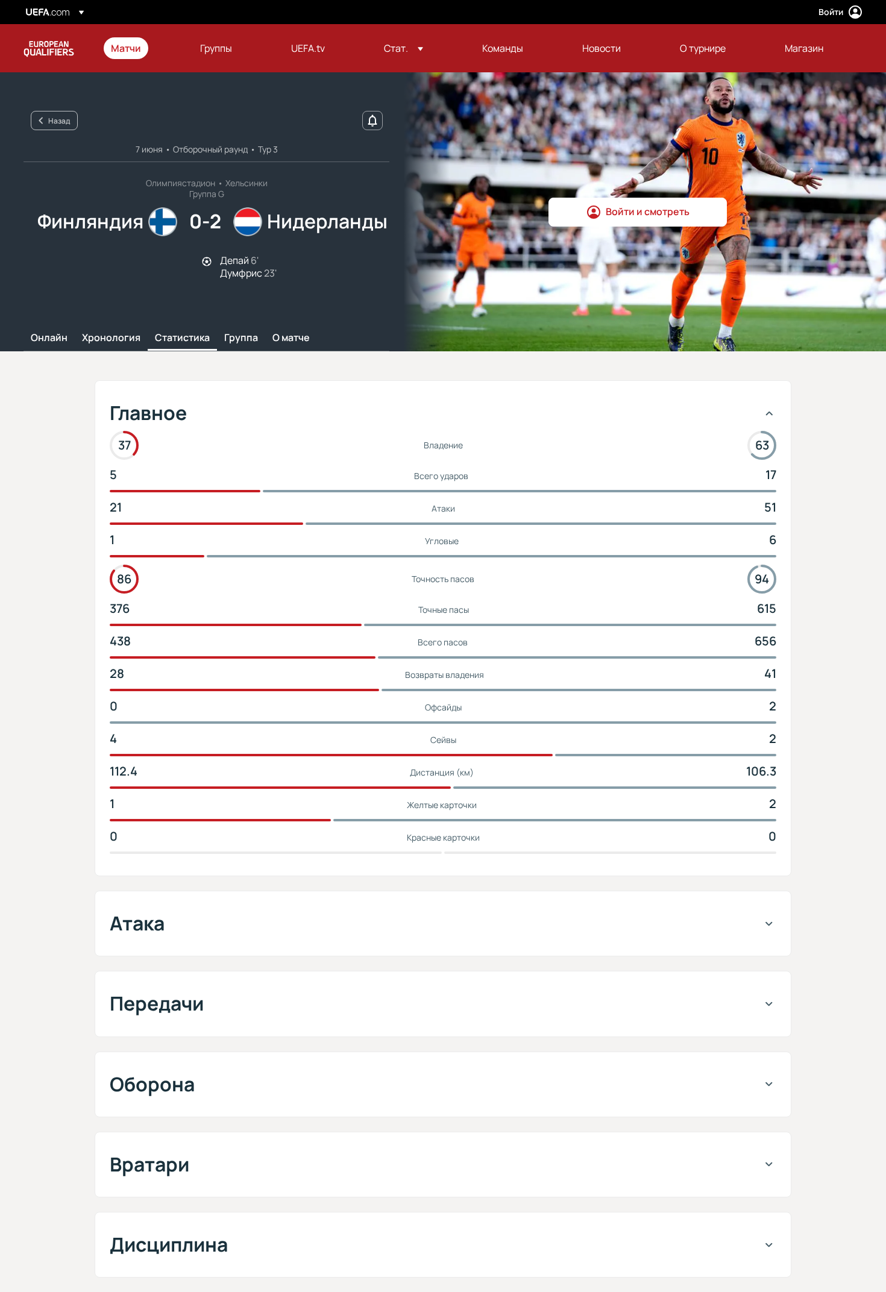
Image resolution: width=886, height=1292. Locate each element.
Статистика (182, 338)
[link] (126, 48)
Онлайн (49, 338)
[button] (403, 48)
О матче (291, 338)
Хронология (111, 338)
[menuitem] (140, 48)
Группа (241, 338)
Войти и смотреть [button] (648, 211)
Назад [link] (59, 121)
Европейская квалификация (49, 48)
